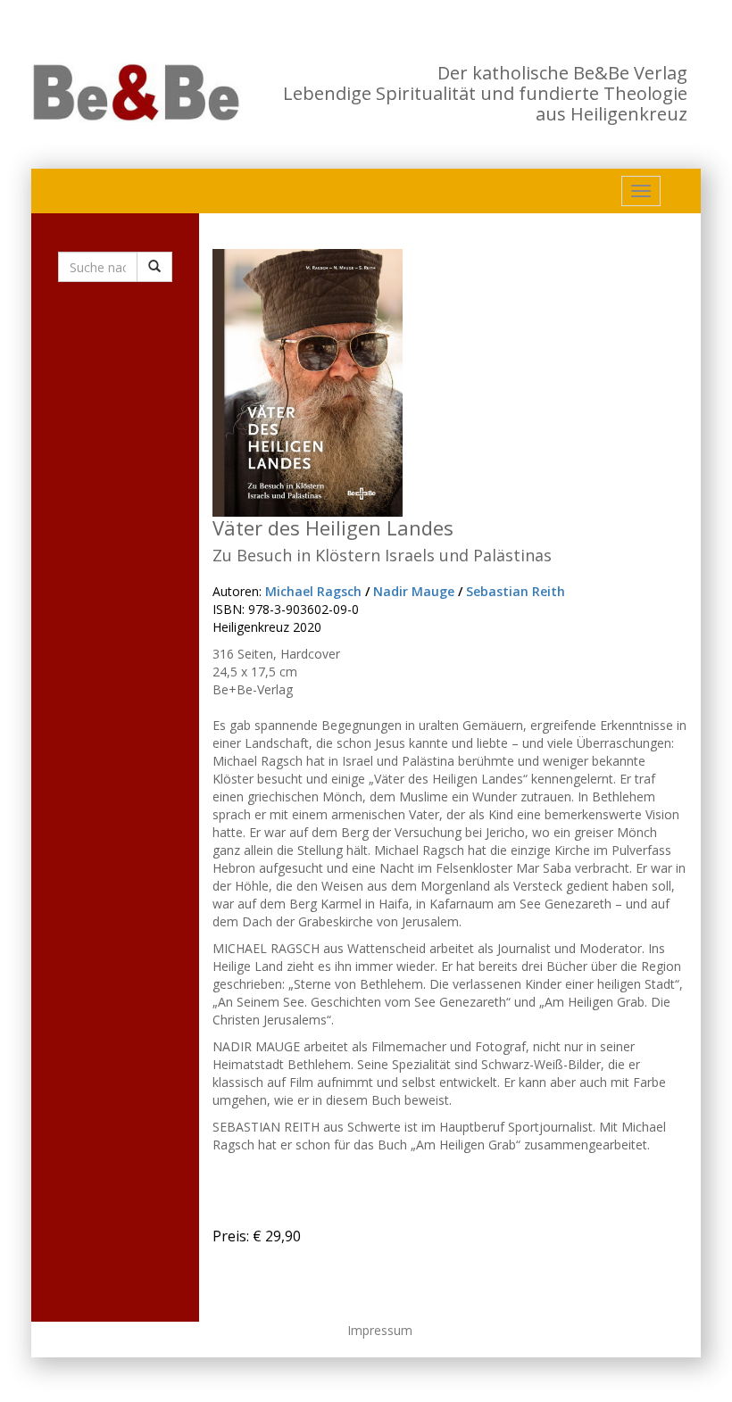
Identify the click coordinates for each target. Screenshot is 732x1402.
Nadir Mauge (413, 591)
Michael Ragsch (313, 591)
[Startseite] (136, 92)
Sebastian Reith (515, 591)
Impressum (379, 1330)
